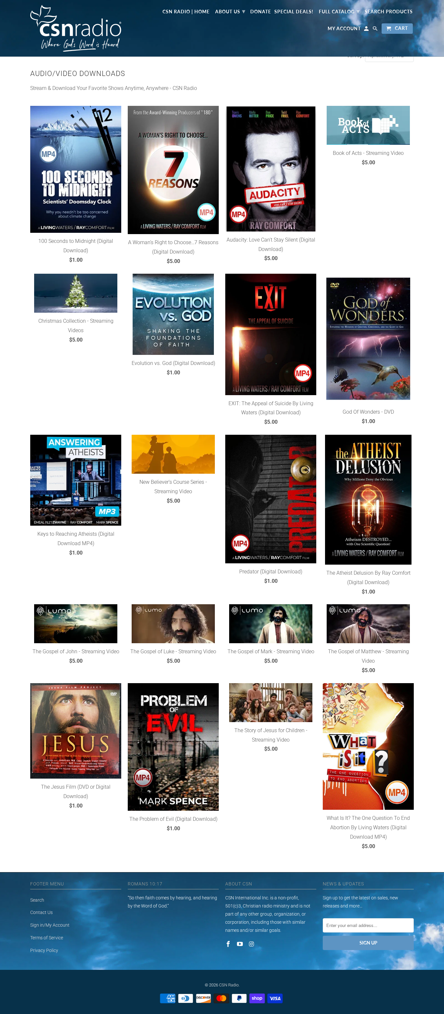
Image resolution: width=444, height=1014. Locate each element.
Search (37, 900)
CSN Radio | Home (186, 11)
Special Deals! (293, 11)
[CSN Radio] (75, 28)
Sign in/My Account (50, 925)
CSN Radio (229, 985)
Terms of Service (46, 937)
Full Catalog (339, 11)
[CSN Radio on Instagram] (252, 944)
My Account (344, 28)
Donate (260, 11)
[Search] (375, 30)
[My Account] (367, 30)
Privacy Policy (44, 950)
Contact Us (41, 912)
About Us (230, 11)
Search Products (389, 11)
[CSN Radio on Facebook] (228, 944)
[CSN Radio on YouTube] (240, 944)
